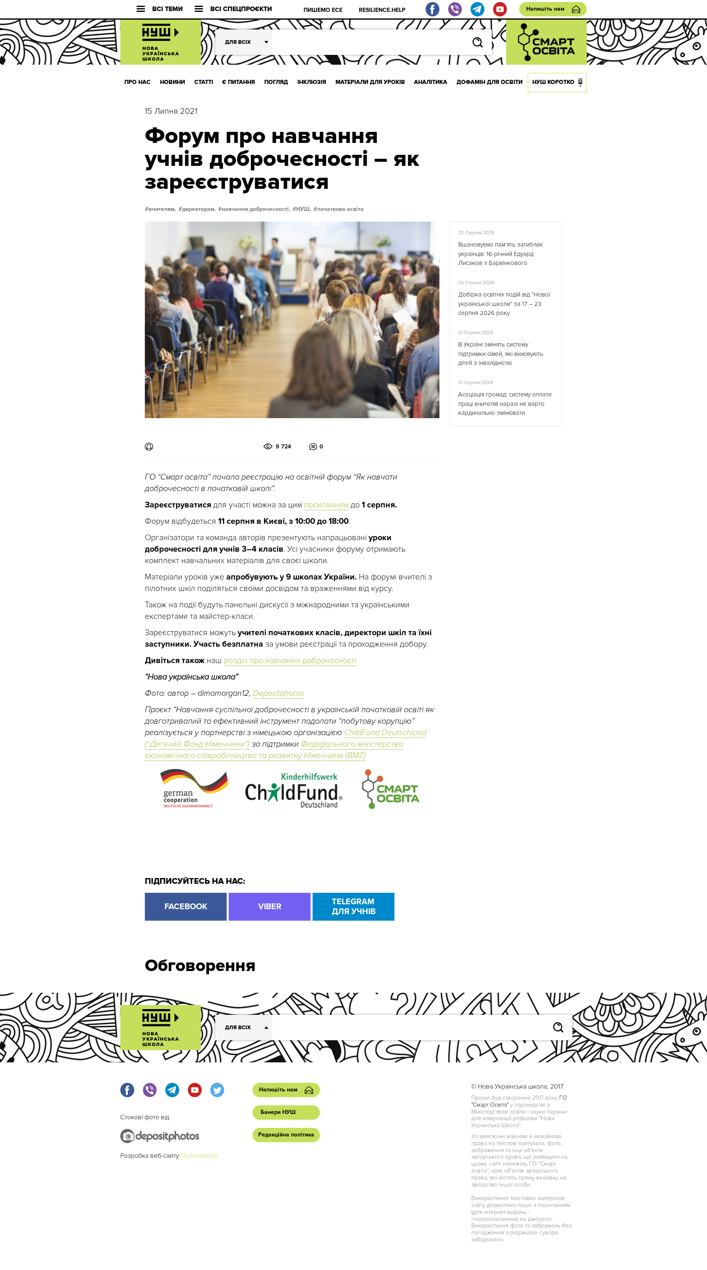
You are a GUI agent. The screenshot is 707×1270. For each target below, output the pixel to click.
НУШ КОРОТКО (553, 82)
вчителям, (162, 209)
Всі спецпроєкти (241, 9)
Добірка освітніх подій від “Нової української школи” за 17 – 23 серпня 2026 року (504, 304)
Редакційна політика (286, 1134)
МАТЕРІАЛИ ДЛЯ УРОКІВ (370, 82)
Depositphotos (278, 693)
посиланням (326, 505)
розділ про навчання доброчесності (290, 661)
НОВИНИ (172, 82)
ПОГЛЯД (276, 82)
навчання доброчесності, (256, 209)
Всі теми (167, 9)
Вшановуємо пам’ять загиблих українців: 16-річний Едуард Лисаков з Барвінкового (500, 254)
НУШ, (303, 209)
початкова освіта (340, 209)
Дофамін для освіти (489, 82)
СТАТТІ (203, 82)
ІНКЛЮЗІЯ (311, 82)
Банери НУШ (278, 1112)
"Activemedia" (200, 1156)
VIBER (269, 907)
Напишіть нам (545, 8)
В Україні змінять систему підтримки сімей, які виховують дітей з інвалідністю (500, 354)
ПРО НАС (137, 82)
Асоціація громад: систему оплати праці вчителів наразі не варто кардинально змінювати (505, 404)
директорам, (199, 209)
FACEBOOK (185, 907)
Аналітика (430, 82)
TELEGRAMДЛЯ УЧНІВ (354, 907)
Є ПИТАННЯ (238, 82)
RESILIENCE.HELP (382, 10)
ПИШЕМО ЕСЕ (323, 10)
